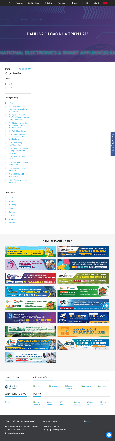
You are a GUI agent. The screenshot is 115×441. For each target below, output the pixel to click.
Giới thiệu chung (33, 3)
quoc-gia (12, 215)
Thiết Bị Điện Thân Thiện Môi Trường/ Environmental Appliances (19, 151)
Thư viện (75, 3)
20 (23, 69)
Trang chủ (19, 3)
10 (20, 69)
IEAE (9, 3)
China (11, 201)
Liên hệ (96, 3)
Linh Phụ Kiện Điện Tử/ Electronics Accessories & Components (18, 109)
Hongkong (12, 205)
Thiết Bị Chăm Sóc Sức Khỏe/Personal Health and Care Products (18, 137)
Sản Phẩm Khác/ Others (17, 131)
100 (29, 69)
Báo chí (85, 3)
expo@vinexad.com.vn (16, 433)
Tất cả (11, 103)
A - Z (10, 84)
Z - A (10, 88)
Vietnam (12, 223)
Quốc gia (12, 212)
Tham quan (62, 3)
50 (26, 69)
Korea (11, 208)
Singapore (12, 219)
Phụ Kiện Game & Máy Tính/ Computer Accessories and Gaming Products (18, 125)
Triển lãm (48, 3)
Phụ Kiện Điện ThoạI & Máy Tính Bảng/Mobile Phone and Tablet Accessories (19, 117)
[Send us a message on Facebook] (109, 435)
